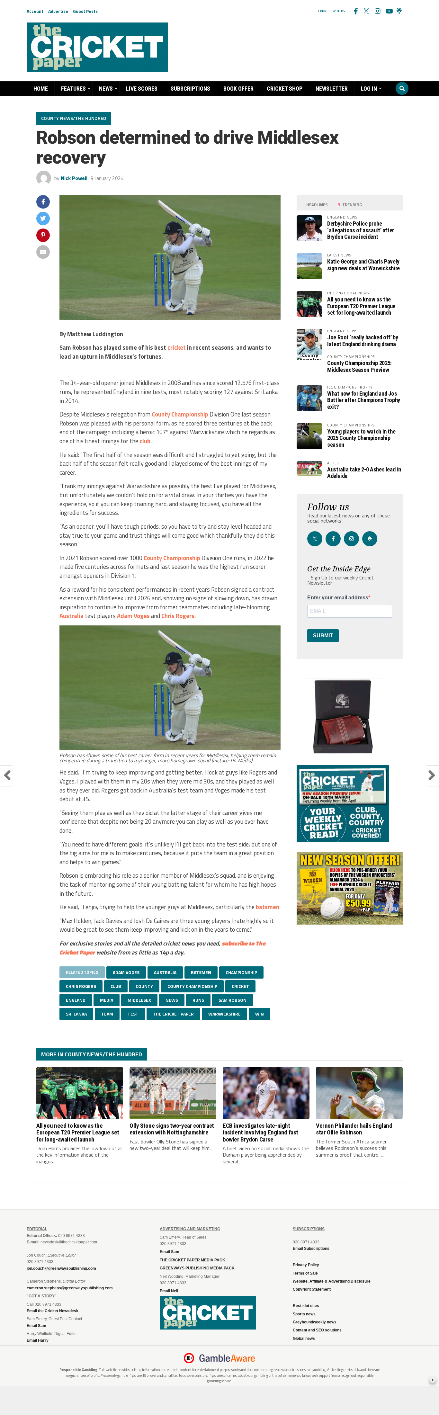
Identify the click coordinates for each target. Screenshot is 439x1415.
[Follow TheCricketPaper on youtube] (388, 11)
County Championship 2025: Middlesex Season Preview (359, 366)
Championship (189, 414)
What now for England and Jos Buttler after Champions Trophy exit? (363, 400)
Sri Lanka (76, 1013)
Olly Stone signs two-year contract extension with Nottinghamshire (172, 1129)
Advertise (58, 11)
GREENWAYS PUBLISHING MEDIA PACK (197, 1268)
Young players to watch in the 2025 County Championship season (361, 438)
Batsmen (201, 972)
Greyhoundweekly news (314, 1322)
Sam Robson (232, 1000)
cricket (176, 347)
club (144, 440)
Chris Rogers (177, 615)
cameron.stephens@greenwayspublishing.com (70, 1288)
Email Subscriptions (311, 1248)
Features (73, 88)
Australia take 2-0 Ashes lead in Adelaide (364, 472)
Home (40, 88)
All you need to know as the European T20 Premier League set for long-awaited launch (361, 306)
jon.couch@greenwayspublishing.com (61, 1268)
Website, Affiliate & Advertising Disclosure (332, 1281)
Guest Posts (85, 11)
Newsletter (332, 88)
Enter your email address (337, 597)
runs (198, 1000)
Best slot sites (306, 1305)
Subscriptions (190, 88)
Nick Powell (74, 178)
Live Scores (141, 88)
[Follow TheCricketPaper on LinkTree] (399, 11)
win (259, 1013)
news (172, 1000)
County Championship (172, 557)
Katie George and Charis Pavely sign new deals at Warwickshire (363, 264)
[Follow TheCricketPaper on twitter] (366, 11)
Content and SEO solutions (317, 1330)
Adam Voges (133, 615)
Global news (304, 1338)
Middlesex (139, 1000)
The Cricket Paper (173, 1013)
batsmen (267, 906)
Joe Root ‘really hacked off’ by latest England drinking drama (362, 340)
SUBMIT (323, 635)
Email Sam (169, 1251)
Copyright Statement (312, 1289)
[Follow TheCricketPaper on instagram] (377, 11)
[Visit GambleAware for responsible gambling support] (227, 1358)
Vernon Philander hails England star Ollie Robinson (354, 1129)
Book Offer (238, 88)
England (75, 1000)
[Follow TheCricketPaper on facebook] (355, 11)
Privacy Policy (306, 1265)
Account (35, 11)
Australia (71, 615)
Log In (369, 88)
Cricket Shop (284, 88)
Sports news (304, 1314)
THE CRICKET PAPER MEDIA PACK (192, 1260)
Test (133, 1013)
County (161, 414)
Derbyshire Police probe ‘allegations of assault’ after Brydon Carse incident (360, 230)
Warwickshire (224, 1013)
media (106, 1000)
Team (107, 1013)
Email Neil (169, 1291)
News (106, 88)
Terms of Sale (305, 1273)
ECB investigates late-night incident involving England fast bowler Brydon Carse (260, 1132)
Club (116, 986)
